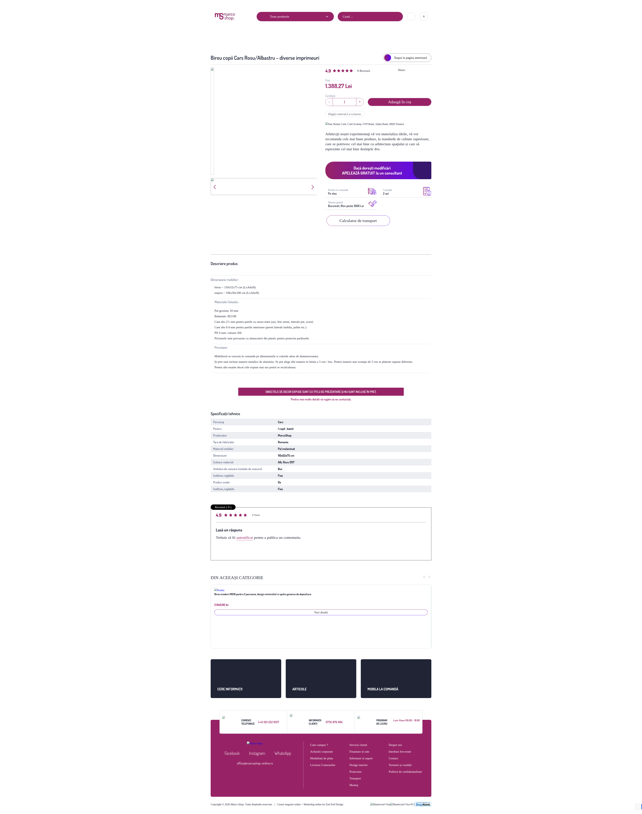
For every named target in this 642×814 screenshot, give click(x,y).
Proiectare (355, 771)
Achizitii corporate (321, 751)
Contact (249, 4)
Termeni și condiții (400, 765)
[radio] (226, 515)
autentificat (244, 537)
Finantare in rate (359, 751)
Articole (219, 4)
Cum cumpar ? (319, 745)
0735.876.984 (381, 4)
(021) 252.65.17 (360, 4)
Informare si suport (361, 758)
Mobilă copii (293, 39)
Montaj (353, 785)
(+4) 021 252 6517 (268, 722)
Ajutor (234, 4)
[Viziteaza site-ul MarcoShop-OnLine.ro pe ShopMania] (423, 804)
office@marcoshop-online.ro (255, 763)
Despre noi (395, 745)
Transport (355, 778)
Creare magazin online (289, 804)
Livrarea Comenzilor (322, 765)
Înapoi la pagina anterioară (410, 57)
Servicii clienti (358, 745)
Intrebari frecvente (400, 751)
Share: (402, 70)
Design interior (358, 765)
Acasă (276, 39)
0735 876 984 (334, 722)
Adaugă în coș (399, 102)
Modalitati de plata (321, 758)
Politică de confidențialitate (405, 771)
